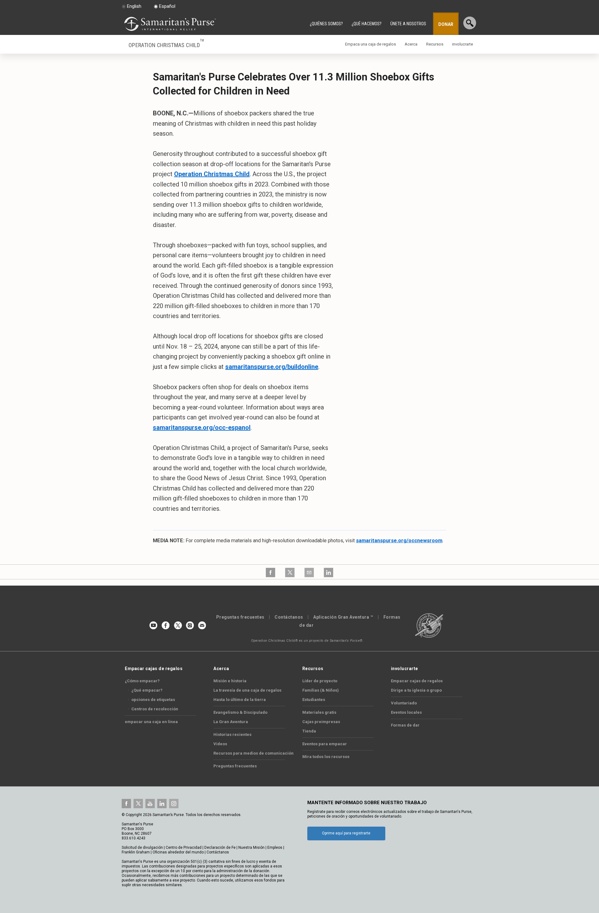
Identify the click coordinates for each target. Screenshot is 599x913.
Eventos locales (406, 712)
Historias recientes (232, 734)
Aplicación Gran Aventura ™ (343, 617)
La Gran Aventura (230, 721)
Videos (220, 744)
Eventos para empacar (324, 744)
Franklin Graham (136, 852)
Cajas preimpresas (321, 721)
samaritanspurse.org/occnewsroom (399, 540)
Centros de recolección (153, 709)
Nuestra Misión (251, 847)
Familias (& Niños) (320, 690)
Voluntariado (404, 703)
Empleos (274, 847)
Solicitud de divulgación (142, 847)
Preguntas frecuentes (240, 617)
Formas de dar (405, 725)
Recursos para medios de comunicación (253, 753)
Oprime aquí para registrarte (346, 833)
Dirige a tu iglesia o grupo (416, 690)
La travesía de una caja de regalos (247, 690)
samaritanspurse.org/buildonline (271, 366)
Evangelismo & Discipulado (240, 712)
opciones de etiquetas (151, 699)
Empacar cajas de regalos (417, 681)
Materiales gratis (319, 712)
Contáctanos (289, 617)
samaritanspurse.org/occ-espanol (202, 427)
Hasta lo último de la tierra (239, 699)
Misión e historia (229, 681)
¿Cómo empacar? (142, 681)
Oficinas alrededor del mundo (178, 852)
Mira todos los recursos (325, 756)
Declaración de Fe (220, 847)
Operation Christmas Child (166, 44)
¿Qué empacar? (145, 690)
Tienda (309, 731)
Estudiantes (313, 699)
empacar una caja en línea (151, 721)
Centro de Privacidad (184, 847)
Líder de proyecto (319, 681)
